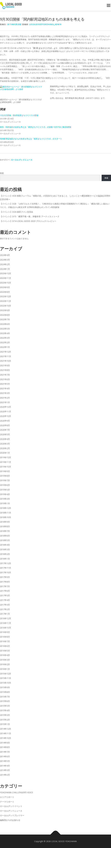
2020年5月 (5, 434)
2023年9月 (5, 287)
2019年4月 (5, 494)
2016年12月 (5, 618)
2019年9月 (5, 471)
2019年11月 (5, 462)
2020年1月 (5, 452)
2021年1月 (5, 402)
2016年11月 (5, 623)
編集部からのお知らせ (10, 820)
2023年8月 (5, 292)
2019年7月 (5, 480)
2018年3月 (5, 549)
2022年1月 (5, 347)
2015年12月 (5, 673)
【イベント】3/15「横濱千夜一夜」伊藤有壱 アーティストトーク (29, 216)
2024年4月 (5, 255)
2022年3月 (5, 337)
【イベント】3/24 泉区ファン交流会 (16, 211)
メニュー (108, 5)
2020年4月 (5, 439)
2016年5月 (5, 650)
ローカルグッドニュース (22, 160)
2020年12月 (5, 406)
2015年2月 (5, 719)
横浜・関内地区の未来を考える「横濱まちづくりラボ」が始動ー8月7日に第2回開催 (35, 127)
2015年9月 (5, 687)
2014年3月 (5, 770)
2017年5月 (5, 595)
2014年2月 (5, 774)
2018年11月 (5, 512)
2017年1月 (5, 613)
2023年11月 (5, 278)
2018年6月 (5, 535)
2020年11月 (5, 411)
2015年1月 (5, 724)
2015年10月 (5, 682)
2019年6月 (5, 485)
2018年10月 (5, 517)
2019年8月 (5, 475)
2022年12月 (5, 296)
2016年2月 (5, 664)
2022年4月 (5, 333)
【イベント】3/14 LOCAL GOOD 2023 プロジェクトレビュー (28, 221)
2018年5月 (5, 540)
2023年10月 (5, 282)
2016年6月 (5, 646)
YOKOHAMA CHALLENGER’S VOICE (16, 792)
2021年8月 (5, 370)
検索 (2, 173)
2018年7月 (5, 531)
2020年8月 (5, 425)
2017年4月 (5, 600)
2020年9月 (5, 420)
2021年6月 (5, 379)
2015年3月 (5, 715)
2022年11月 (5, 301)
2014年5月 (5, 761)
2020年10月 (5, 416)
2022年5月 (5, 328)
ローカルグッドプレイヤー (12, 815)
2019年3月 (5, 498)
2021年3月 (5, 393)
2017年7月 (5, 586)
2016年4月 (5, 655)
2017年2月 (5, 609)
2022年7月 (5, 319)
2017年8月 (5, 581)
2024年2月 (5, 264)
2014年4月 (5, 765)
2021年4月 (5, 388)
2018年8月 (5, 526)
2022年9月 (5, 310)
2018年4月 (5, 544)
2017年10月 (5, 572)
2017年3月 (5, 604)
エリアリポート (7, 797)
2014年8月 (5, 747)
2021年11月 (5, 356)
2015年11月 (5, 678)
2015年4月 (5, 710)
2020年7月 (5, 429)
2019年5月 (5, 489)
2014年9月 (5, 742)
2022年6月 (5, 324)
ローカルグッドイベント (11, 806)
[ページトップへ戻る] (55, 834)
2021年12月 (5, 351)
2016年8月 (5, 636)
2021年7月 (5, 374)
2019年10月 (5, 466)
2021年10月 (5, 360)
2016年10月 (5, 627)
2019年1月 (5, 503)
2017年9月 (5, 577)
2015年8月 (5, 692)
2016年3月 (5, 659)
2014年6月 (5, 756)
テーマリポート (7, 801)
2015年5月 (5, 705)
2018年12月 (5, 508)
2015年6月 (5, 701)
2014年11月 (5, 733)
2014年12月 (5, 728)
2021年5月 (5, 383)
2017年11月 (5, 567)
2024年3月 (5, 259)
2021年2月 (5, 397)
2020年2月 (5, 448)
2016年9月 (5, 632)
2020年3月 (5, 443)
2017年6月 (5, 590)
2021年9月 (5, 365)
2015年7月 (5, 696)
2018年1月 (5, 558)
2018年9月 (5, 521)
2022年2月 (5, 342)
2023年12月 (5, 273)
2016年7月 (5, 641)
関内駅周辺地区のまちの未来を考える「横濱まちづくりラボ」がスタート (31, 138)
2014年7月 (5, 751)
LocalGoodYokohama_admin (45, 24)
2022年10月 (5, 305)
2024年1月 (5, 269)
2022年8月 (5, 315)
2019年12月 (5, 457)
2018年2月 (5, 554)
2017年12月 (5, 563)
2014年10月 (5, 738)
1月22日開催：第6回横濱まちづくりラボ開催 (19, 115)
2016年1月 (5, 669)
